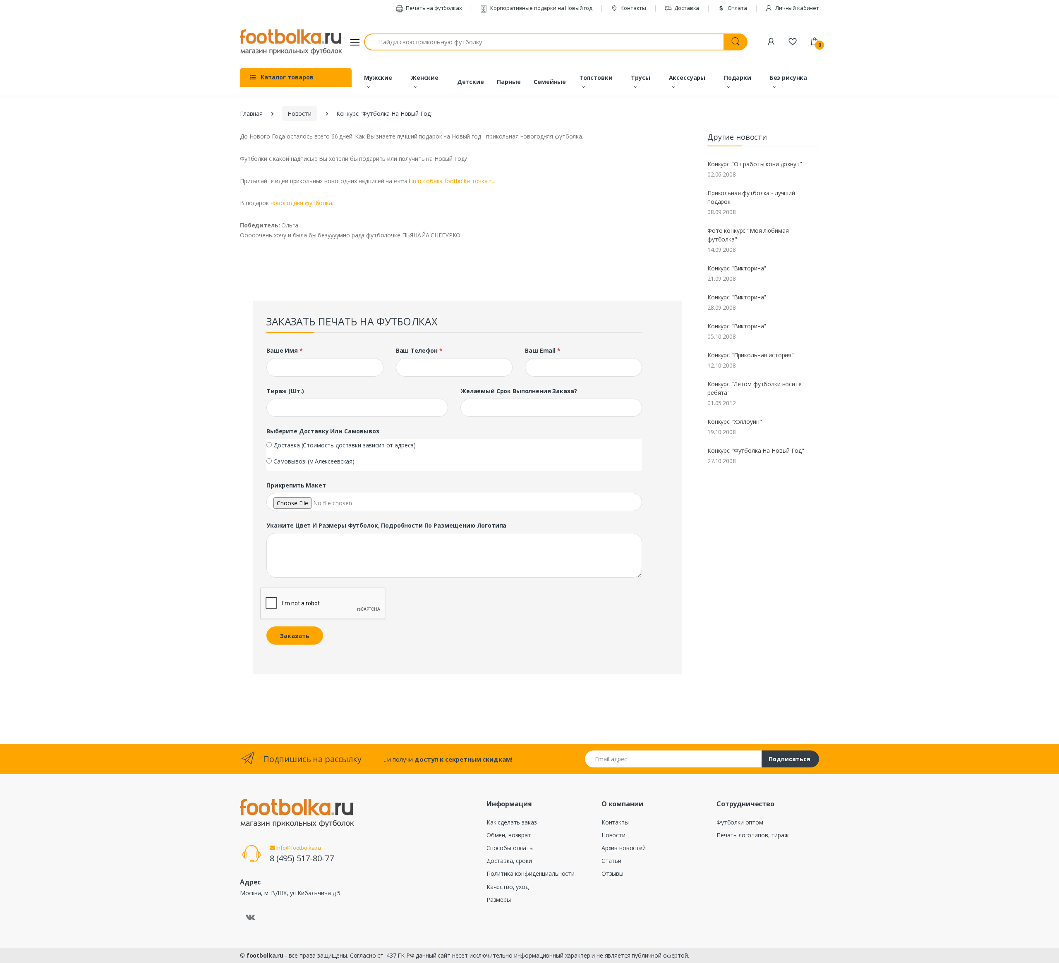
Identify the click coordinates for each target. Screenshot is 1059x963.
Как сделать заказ (511, 822)
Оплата (736, 8)
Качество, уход (507, 887)
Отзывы (612, 873)
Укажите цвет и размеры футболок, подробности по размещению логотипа (386, 525)
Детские (470, 82)
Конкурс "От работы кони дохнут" (754, 164)
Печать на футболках (433, 8)
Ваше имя (284, 350)
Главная (251, 113)
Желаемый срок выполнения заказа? (518, 391)
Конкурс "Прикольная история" (750, 355)
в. (302, 203)
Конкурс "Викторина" (736, 268)
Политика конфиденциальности (530, 873)
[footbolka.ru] (291, 42)
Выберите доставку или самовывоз (322, 431)
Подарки (737, 77)
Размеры (498, 899)
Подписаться (789, 759)
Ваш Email (542, 350)
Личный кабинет (796, 8)
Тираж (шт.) (285, 391)
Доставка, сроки (509, 861)
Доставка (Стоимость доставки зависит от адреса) (344, 445)
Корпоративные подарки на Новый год (540, 8)
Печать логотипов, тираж (752, 835)
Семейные (550, 82)
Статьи (611, 861)
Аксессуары (687, 77)
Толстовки (596, 77)
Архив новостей (623, 848)
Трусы (640, 77)
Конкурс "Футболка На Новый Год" (755, 450)
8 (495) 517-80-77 (302, 858)
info (453, 181)
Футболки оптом (739, 822)
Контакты (632, 8)
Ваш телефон (419, 350)
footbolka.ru (265, 955)
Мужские (378, 77)
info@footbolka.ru (298, 847)
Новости (299, 113)
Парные (508, 82)
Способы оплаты (510, 848)
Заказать (294, 636)
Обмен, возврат (508, 835)
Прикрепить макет (296, 485)
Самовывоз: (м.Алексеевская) (314, 461)
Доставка (686, 8)
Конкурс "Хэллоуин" (734, 421)
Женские (424, 77)
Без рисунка (788, 77)
